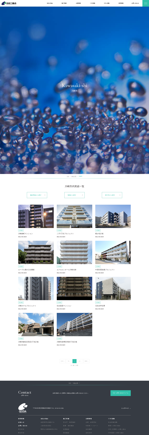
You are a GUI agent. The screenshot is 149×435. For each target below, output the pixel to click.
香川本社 (21, 429)
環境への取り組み (114, 425)
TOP (68, 176)
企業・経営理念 (91, 422)
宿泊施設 (66, 432)
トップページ (125, 408)
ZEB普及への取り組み (116, 432)
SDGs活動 (106, 3)
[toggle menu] (145, 3)
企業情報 (78, 3)
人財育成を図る (46, 425)
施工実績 (64, 3)
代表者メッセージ (92, 425)
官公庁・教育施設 (69, 422)
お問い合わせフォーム (122, 393)
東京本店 (21, 432)
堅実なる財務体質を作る (49, 429)
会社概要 (89, 429)
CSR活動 (92, 3)
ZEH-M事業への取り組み (117, 429)
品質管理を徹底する (48, 422)
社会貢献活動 (112, 422)
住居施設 (66, 429)
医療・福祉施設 (68, 425)
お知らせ (21, 422)
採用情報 (121, 3)
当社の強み (50, 3)
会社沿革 (89, 432)
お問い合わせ (135, 3)
